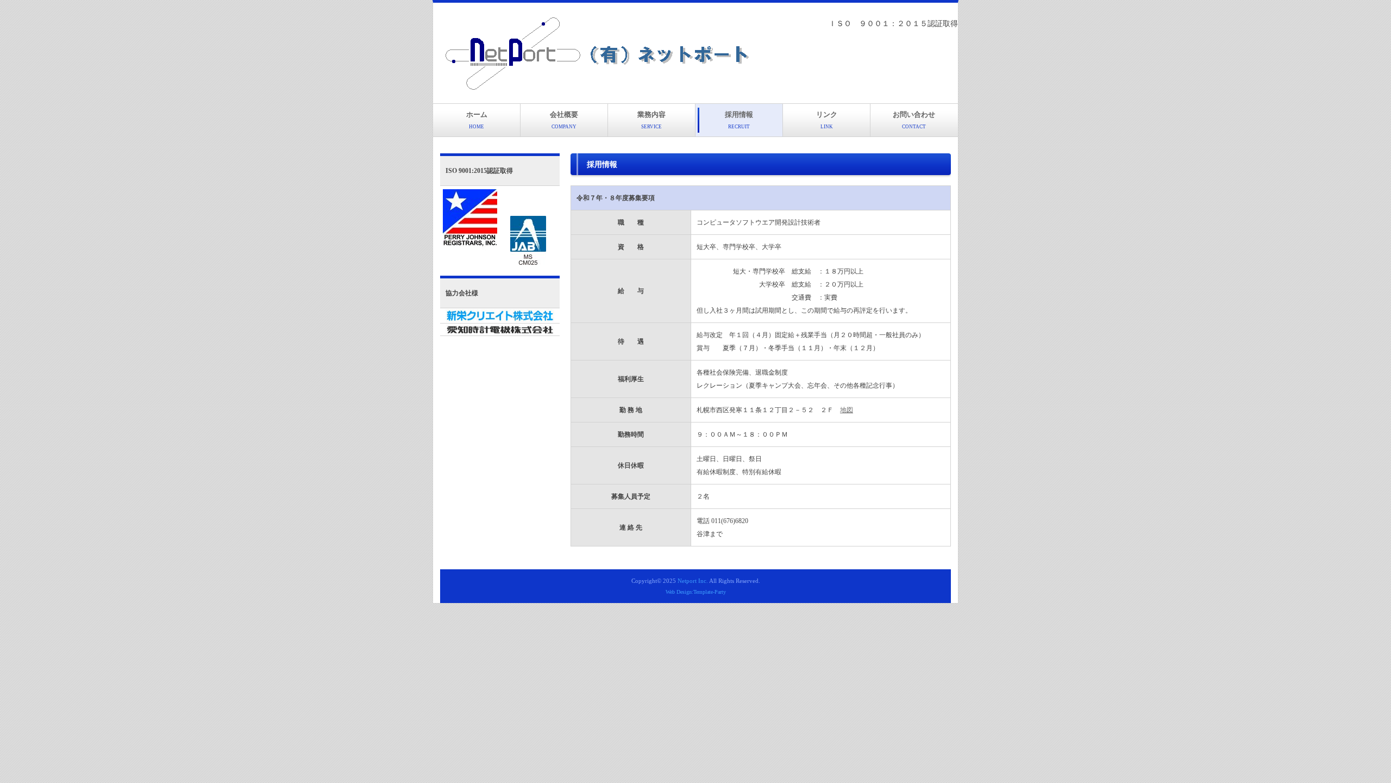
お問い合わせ (914, 119)
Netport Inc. (693, 580)
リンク (826, 119)
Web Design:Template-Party (696, 592)
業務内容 (651, 119)
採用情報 (739, 119)
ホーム (476, 119)
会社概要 (564, 119)
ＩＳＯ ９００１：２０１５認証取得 (893, 24)
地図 (846, 410)
